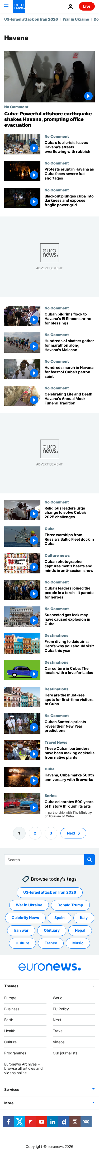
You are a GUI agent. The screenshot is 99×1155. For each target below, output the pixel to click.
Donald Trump (70, 905)
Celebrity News (25, 917)
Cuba (49, 528)
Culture (22, 943)
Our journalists (65, 1052)
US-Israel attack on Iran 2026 (31, 19)
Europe (10, 997)
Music (77, 943)
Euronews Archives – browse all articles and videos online (23, 1068)
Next (71, 833)
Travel (58, 1031)
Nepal (80, 930)
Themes (11, 985)
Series (50, 795)
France (51, 943)
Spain (59, 917)
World (58, 997)
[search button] (89, 859)
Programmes (15, 1052)
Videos (58, 1042)
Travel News (56, 742)
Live (87, 6)
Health (9, 1031)
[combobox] (49, 859)
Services (11, 1089)
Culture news (57, 555)
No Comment (16, 107)
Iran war (21, 930)
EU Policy (61, 1008)
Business (11, 1008)
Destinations (56, 635)
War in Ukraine (76, 19)
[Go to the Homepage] (19, 6)
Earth (8, 1019)
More (8, 1102)
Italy (84, 917)
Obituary (52, 930)
